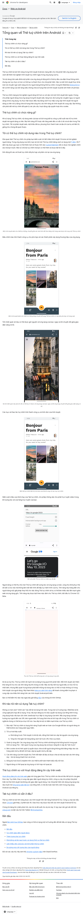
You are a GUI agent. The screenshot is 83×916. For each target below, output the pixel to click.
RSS (57, 898)
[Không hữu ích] (79, 27)
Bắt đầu (9, 829)
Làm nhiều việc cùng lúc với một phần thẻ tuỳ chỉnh (25, 844)
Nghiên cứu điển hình (36, 890)
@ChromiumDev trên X (63, 887)
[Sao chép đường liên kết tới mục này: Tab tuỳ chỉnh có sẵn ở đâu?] (35, 794)
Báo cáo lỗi (5, 887)
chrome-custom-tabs (34, 852)
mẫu (39, 698)
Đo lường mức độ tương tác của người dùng (22, 848)
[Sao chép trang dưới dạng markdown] (70, 33)
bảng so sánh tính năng (43, 690)
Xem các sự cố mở (8, 890)
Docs (4, 8)
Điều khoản (6, 906)
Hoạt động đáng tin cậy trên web (14, 776)
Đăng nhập (77, 2)
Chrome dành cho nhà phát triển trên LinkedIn (68, 894)
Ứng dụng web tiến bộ (21, 785)
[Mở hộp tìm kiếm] (50, 2)
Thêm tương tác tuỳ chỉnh (15, 837)
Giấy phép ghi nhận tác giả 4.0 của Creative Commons (59, 868)
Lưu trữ (31, 893)
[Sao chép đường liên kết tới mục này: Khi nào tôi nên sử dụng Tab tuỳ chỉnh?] (46, 704)
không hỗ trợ (75, 85)
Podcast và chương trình (37, 896)
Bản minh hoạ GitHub (15, 822)
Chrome (10, 803)
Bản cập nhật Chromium (37, 887)
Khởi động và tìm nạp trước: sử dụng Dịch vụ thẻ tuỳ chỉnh (27, 840)
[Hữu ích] (76, 27)
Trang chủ (5, 27)
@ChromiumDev (36, 810)
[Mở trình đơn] (3, 2)
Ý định (73, 142)
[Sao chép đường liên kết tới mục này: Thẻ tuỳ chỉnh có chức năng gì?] (38, 113)
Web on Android (18, 8)
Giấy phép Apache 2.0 (32, 870)
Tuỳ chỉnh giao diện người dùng (17, 833)
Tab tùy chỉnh (33, 27)
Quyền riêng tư (16, 906)
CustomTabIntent (52, 145)
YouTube (59, 890)
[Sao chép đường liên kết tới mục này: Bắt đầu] (13, 816)
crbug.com (6, 810)
